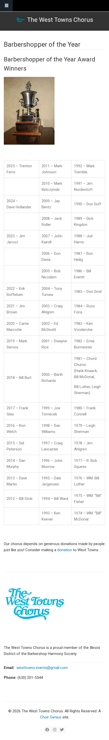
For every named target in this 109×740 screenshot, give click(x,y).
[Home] (20, 19)
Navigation (6, 5)
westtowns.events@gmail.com (42, 667)
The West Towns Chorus (60, 19)
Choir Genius (50, 717)
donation (65, 550)
